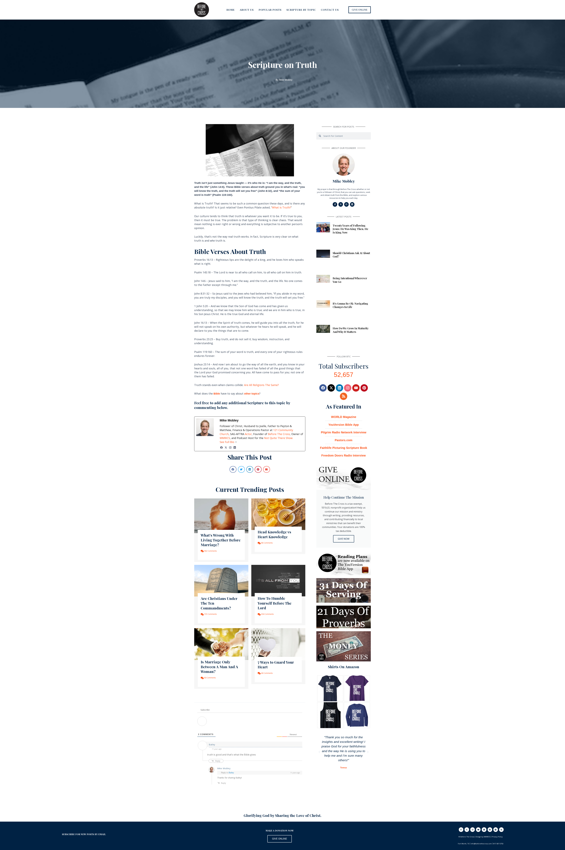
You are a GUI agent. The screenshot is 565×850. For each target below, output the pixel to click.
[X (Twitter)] (226, 447)
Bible (216, 393)
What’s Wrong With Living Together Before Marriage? (221, 540)
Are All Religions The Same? (261, 385)
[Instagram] (230, 447)
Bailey (231, 773)
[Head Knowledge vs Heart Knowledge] (278, 514)
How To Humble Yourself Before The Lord (274, 603)
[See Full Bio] (236, 442)
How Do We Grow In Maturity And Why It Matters (350, 330)
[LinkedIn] (234, 447)
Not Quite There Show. (278, 438)
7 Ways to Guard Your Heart (276, 664)
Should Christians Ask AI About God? (351, 254)
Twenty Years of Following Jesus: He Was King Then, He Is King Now (350, 229)
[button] (359, 9)
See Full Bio (227, 442)
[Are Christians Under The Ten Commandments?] (221, 580)
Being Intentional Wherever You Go (350, 279)
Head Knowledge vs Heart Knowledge (274, 534)
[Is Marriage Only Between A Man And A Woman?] (221, 644)
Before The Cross (279, 434)
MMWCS (225, 438)
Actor (248, 434)
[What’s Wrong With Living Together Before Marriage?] (221, 515)
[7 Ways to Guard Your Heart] (278, 644)
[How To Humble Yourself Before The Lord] (278, 580)
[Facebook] (221, 447)
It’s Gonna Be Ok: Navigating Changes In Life (350, 305)
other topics (251, 393)
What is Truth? (281, 207)
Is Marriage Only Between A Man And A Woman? (219, 666)
